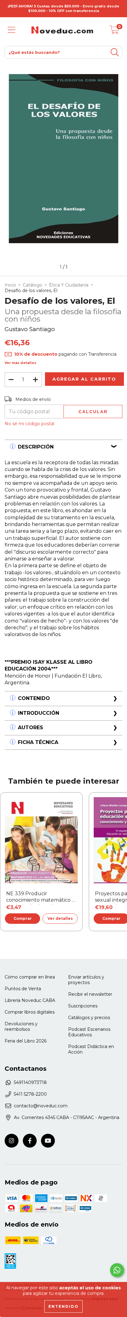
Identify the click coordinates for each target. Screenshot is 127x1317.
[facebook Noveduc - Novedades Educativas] (30, 1141)
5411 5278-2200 (30, 1094)
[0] (114, 31)
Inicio (10, 285)
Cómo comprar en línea (30, 977)
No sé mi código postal (29, 423)
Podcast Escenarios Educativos (89, 1032)
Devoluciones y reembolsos (21, 1026)
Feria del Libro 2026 (26, 1041)
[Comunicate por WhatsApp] (117, 1270)
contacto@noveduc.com (41, 1106)
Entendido (63, 1306)
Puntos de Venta (23, 988)
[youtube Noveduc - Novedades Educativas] (48, 1141)
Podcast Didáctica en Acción (91, 1049)
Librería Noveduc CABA (30, 1000)
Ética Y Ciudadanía (68, 285)
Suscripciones (82, 1006)
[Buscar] (115, 52)
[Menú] (11, 30)
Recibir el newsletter (90, 994)
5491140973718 (30, 1082)
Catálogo (32, 285)
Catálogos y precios (89, 1017)
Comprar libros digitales (30, 1012)
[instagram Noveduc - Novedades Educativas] (11, 1141)
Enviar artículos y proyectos (86, 979)
